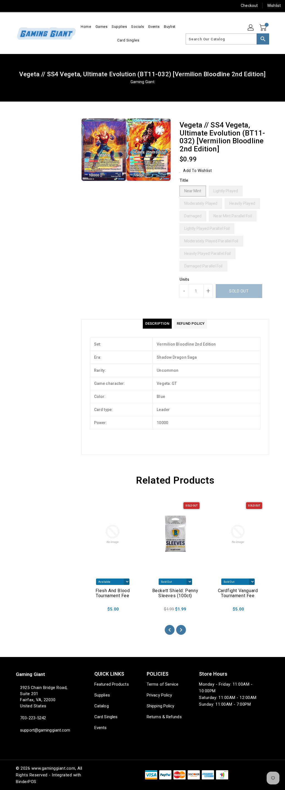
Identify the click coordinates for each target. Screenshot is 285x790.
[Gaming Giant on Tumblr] (49, 5)
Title (184, 180)
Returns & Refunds (164, 716)
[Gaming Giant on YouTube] (59, 5)
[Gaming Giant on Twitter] (18, 5)
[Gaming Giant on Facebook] (8, 5)
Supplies (102, 695)
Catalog (101, 705)
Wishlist (274, 5)
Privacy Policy (159, 695)
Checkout (249, 5)
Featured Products (111, 684)
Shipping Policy (161, 705)
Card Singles (105, 716)
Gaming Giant (142, 82)
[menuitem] (86, 26)
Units (185, 279)
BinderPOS (26, 781)
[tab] (157, 324)
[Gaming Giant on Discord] (69, 5)
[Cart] (263, 27)
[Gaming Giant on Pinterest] (28, 5)
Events (100, 727)
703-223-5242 (33, 717)
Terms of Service (163, 684)
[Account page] (251, 27)
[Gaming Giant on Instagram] (39, 5)
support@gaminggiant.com (44, 730)
